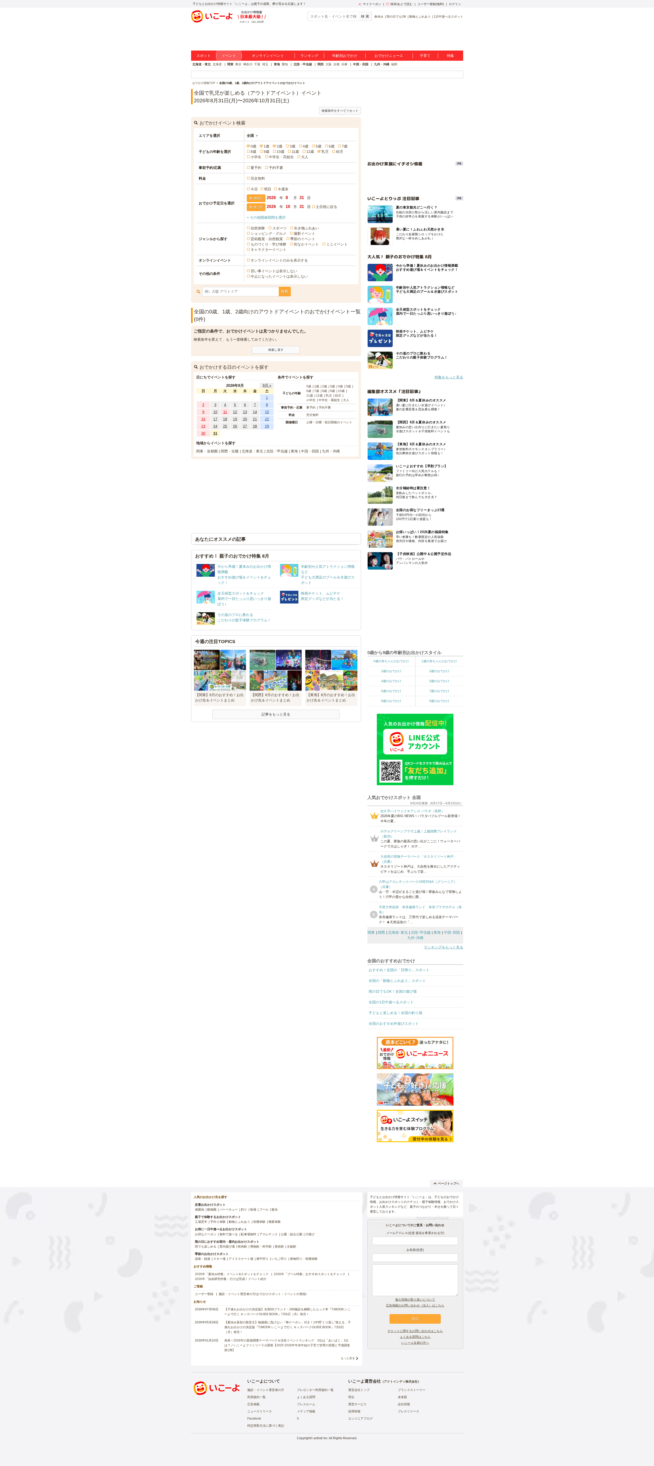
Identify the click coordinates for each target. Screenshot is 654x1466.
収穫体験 (259, 1222)
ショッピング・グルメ (268, 233)
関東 (230, 64)
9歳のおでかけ (439, 701)
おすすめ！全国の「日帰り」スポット (399, 970)
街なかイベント (306, 244)
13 (245, 412)
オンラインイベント (268, 56)
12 (235, 412)
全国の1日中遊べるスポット (391, 1002)
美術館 (279, 1246)
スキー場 (219, 1259)
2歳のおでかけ (391, 671)
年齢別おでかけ (344, 56)
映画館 (242, 1246)
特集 (450, 56)
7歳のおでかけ (439, 691)
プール (263, 1209)
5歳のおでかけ (439, 681)
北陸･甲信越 (420, 932)
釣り (244, 1209)
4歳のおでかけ (391, 681)
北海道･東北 (398, 932)
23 (203, 426)
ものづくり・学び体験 (268, 244)
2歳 (279, 146)
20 (245, 419)
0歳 (253, 146)
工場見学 (201, 1222)
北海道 (217, 64)
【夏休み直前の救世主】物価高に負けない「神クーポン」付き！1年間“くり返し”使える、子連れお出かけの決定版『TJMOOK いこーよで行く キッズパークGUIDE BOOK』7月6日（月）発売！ (287, 1327)
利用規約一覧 (256, 1397)
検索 (284, 291)
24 (215, 426)
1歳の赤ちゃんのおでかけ (439, 661)
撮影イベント (304, 233)
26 (235, 426)
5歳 (318, 146)
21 (255, 419)
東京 (238, 64)
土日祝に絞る (326, 207)
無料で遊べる (228, 1234)
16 (203, 419)
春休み (378, 16)
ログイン (455, 4)
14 (255, 412)
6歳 (331, 146)
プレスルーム (306, 1404)
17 (215, 419)
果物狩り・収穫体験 (304, 1259)
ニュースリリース (259, 1411)
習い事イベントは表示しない (274, 271)
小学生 (256, 157)
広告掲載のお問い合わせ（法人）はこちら (415, 1305)
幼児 (339, 152)
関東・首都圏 (207, 451)
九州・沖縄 (381, 64)
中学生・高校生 (281, 157)
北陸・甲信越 (303, 64)
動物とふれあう (420, 16)
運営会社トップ (359, 1390)
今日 (254, 189)
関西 (321, 64)
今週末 (283, 189)
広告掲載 (253, 1404)
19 (235, 419)
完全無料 (258, 178)
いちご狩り (279, 1259)
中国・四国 (360, 64)
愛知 (285, 64)
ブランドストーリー (411, 1390)
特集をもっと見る (449, 377)
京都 (336, 64)
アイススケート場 (241, 1259)
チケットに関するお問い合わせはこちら (415, 1331)
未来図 (402, 1397)
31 (215, 433)
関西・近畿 (230, 451)
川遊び (309, 1234)
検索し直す (276, 350)
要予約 (256, 168)
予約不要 (276, 168)
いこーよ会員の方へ (415, 1343)
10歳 (280, 152)
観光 (275, 1209)
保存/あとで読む (401, 4)
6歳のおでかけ (391, 691)
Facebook (254, 1418)
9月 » (267, 385)
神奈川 (247, 64)
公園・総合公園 (291, 1234)
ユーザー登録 (204, 1294)
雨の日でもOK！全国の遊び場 (393, 991)
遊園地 (199, 1209)
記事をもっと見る (276, 714)
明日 (267, 189)
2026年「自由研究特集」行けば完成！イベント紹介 (230, 1279)
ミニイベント (337, 244)
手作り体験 (218, 1222)
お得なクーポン (205, 1234)
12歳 (310, 152)
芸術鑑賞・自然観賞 (267, 239)
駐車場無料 (248, 1234)
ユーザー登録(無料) (430, 4)
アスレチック (268, 1234)
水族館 (291, 1246)
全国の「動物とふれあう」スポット (397, 981)
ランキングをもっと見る (443, 947)
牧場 (253, 1209)
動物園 (211, 1209)
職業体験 (274, 1222)
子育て (425, 56)
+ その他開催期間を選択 (266, 217)
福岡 (394, 64)
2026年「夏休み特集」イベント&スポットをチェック (231, 1274)
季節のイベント (302, 239)
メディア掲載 (306, 1411)
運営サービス (357, 1404)
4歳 (305, 146)
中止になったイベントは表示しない (279, 276)
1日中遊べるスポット (448, 16)
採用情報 (354, 1411)
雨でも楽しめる (205, 1246)
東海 (277, 64)
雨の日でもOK (396, 16)
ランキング (309, 56)
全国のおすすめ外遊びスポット (394, 1023)
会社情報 (404, 1404)
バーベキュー (228, 1209)
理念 (351, 1397)
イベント (229, 56)
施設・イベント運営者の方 (265, 1390)
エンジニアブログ (360, 1418)
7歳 (344, 146)
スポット (203, 56)
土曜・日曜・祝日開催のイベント (329, 422)
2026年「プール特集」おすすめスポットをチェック (309, 1274)
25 (225, 426)
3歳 (292, 146)
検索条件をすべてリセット (340, 111)
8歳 (253, 152)
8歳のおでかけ (391, 701)
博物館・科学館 (261, 1246)
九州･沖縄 (415, 938)
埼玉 (265, 64)
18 (225, 419)
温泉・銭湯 (202, 1259)
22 (267, 419)
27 (245, 426)
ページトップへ (448, 1183)
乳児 (325, 152)
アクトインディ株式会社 (401, 1381)
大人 (304, 157)
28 (255, 426)
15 (267, 412)
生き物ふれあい (306, 228)
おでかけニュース (389, 56)
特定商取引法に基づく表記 (265, 1425)
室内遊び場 (227, 1246)
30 (203, 433)
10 (215, 412)
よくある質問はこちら (415, 1337)
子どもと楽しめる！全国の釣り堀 (395, 1013)
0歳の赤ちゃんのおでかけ (391, 661)
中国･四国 (452, 932)
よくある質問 (306, 1397)
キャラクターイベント (268, 250)
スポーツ (279, 228)
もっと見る (348, 1358)
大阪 (328, 64)
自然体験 (258, 228)
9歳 (266, 152)
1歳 (266, 146)
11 (225, 412)
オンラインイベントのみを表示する (279, 260)
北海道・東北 (201, 64)
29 (267, 426)
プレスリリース (408, 1411)
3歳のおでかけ (439, 671)
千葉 (257, 64)
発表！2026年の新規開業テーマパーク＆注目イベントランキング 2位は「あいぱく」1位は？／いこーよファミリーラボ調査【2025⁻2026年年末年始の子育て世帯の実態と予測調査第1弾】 (287, 1345)
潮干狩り (262, 1259)
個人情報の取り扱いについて (415, 1299)
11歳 (295, 152)
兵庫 (344, 64)
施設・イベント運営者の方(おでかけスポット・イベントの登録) (263, 1294)
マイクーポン (372, 4)
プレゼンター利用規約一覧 (315, 1390)
